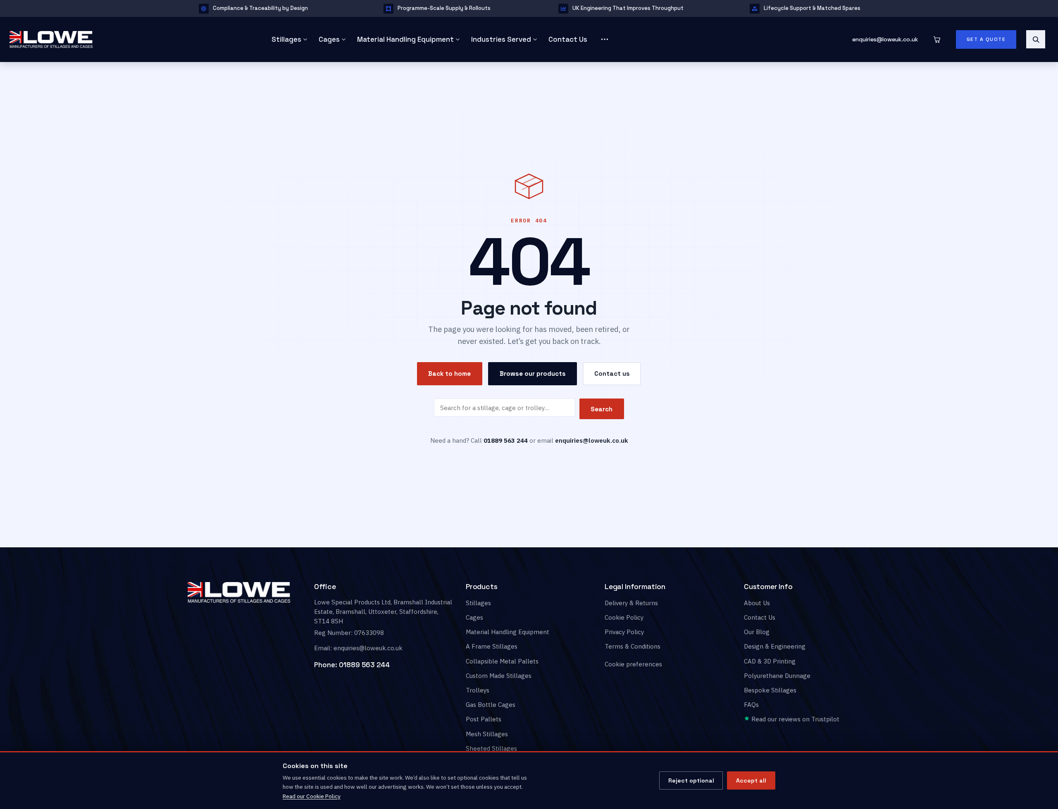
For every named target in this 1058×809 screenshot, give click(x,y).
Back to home (449, 374)
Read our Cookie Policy (312, 796)
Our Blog (757, 632)
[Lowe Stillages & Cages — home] (129, 39)
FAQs (751, 705)
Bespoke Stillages (770, 690)
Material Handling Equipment (405, 39)
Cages (329, 39)
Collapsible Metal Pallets (502, 661)
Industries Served (501, 39)
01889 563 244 (364, 664)
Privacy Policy (624, 632)
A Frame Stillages (491, 647)
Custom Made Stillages (498, 676)
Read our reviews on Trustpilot (794, 719)
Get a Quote (986, 39)
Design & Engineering (774, 647)
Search (601, 409)
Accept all (751, 780)
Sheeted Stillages (491, 748)
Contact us (612, 373)
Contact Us (567, 39)
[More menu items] (605, 39)
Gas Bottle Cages (490, 705)
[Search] (1035, 39)
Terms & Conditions (632, 647)
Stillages (286, 39)
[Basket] (937, 39)
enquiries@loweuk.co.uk (885, 39)
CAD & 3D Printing (770, 661)
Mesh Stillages (487, 734)
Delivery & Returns (631, 603)
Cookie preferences (633, 664)
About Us (757, 603)
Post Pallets (483, 719)
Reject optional (691, 780)
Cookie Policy (624, 617)
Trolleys (477, 690)
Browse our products (533, 373)
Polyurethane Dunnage (777, 676)
